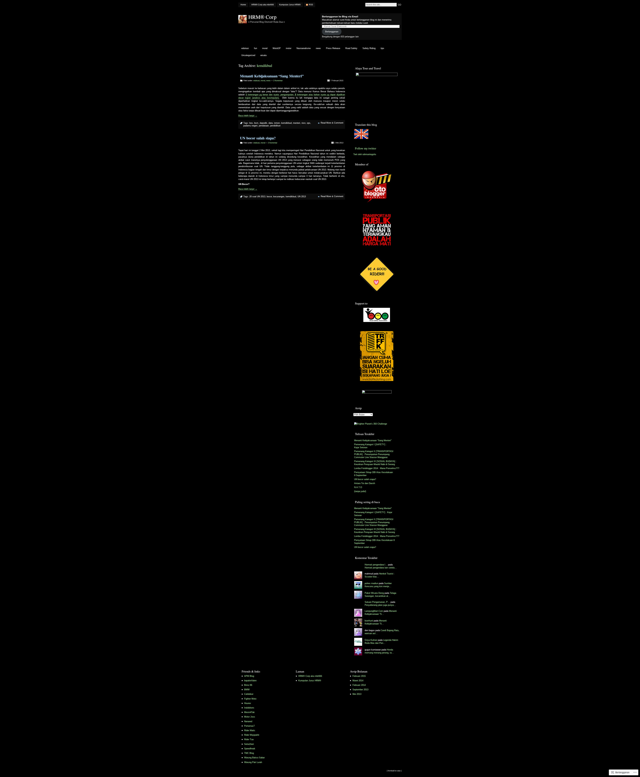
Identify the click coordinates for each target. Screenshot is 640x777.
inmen (277, 123)
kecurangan (278, 196)
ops (308, 123)
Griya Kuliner (371, 640)
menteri (296, 123)
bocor (269, 196)
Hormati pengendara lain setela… (381, 567)
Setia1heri (249, 744)
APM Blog (249, 676)
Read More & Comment (332, 123)
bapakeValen (250, 680)
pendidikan (275, 125)
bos (251, 123)
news (318, 48)
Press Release (333, 48)
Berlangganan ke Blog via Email (340, 16)
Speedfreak (249, 748)
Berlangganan (331, 31)
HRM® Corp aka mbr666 (262, 5)
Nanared (248, 721)
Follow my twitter (365, 148)
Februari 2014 (359, 685)
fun (255, 48)
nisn (304, 123)
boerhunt (369, 620)
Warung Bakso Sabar (254, 757)
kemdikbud (286, 123)
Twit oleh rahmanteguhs (364, 154)
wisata (263, 55)
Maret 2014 (357, 680)
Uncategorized (248, 55)
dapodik (263, 123)
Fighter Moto (250, 698)
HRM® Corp (262, 16)
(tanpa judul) (360, 491)
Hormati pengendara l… (376, 564)
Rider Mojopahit (251, 735)
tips (382, 48)
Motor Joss (249, 716)
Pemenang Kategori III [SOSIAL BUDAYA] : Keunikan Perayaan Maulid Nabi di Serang (375, 463)
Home (243, 5)
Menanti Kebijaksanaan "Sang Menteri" (373, 508)
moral (265, 48)
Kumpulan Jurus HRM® (290, 5)
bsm (256, 123)
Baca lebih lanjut (247, 115)
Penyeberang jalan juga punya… (380, 605)
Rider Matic (249, 730)
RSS (311, 5)
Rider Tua (249, 739)
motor (288, 48)
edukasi (245, 48)
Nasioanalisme (303, 48)
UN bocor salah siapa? (258, 138)
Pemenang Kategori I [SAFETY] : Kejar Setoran (370, 446)
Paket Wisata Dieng (374, 593)
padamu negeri (250, 125)
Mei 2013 (356, 694)
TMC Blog (249, 753)
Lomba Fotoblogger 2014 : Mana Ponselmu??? (376, 468)
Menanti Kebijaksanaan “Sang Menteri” (272, 76)
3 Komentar (272, 143)
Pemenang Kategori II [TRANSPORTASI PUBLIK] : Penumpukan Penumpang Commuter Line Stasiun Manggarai (373, 454)
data (270, 123)
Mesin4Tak (249, 712)
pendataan (264, 125)
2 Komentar (278, 81)
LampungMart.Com (374, 611)
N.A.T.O (358, 487)
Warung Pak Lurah (253, 762)
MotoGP (277, 48)
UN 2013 (302, 196)
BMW (247, 689)
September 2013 (360, 689)
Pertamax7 (249, 726)
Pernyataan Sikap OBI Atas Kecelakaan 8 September (373, 474)
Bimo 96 (248, 685)
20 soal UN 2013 (257, 196)
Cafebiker (248, 694)
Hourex (247, 703)
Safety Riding (369, 48)
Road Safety (351, 48)
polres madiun (371, 583)
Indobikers (249, 707)
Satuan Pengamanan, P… (377, 602)
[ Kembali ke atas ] (394, 771)
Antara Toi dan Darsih (364, 483)
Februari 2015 (359, 676)
